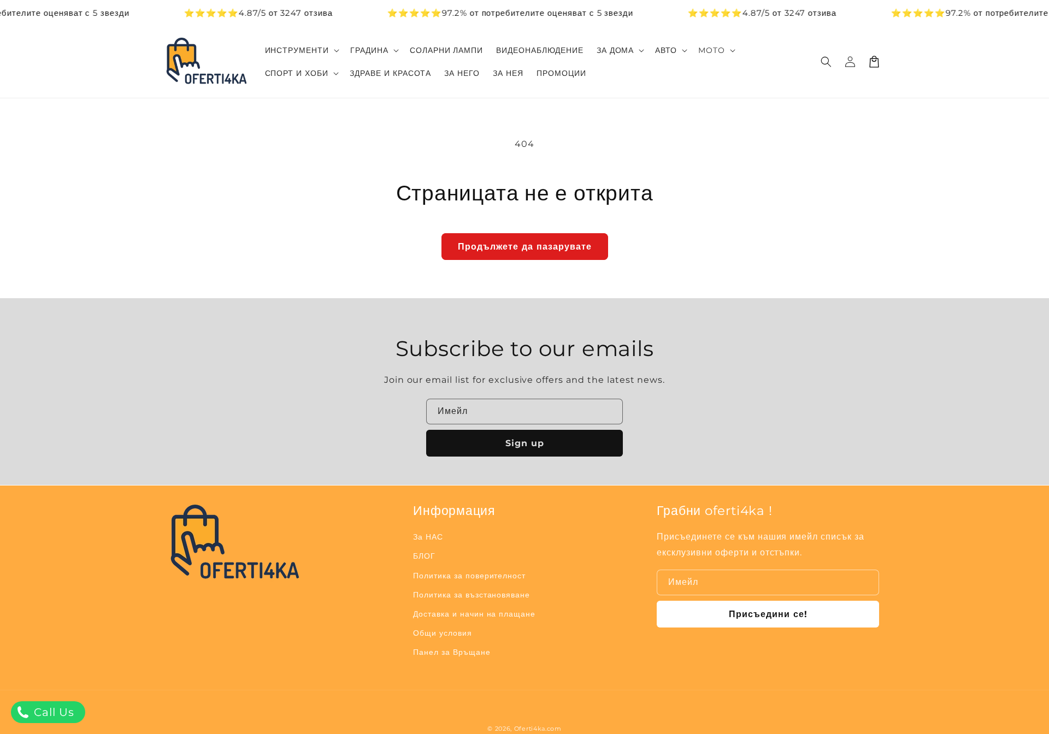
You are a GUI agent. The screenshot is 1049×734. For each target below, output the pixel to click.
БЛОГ (424, 556)
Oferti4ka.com (538, 728)
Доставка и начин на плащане (474, 614)
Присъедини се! (768, 614)
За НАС (428, 537)
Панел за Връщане (451, 652)
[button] (826, 62)
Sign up (524, 443)
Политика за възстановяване (471, 595)
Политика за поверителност (469, 576)
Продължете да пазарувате (525, 246)
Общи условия (442, 633)
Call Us (52, 712)
